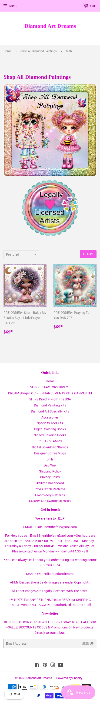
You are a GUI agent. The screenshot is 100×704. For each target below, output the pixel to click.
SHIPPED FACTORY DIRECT (50, 387)
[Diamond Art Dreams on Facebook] (37, 665)
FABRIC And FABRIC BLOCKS (50, 501)
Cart (93, 6)
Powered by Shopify (69, 678)
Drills (50, 459)
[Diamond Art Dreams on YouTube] (60, 665)
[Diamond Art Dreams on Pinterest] (45, 665)
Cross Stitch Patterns (50, 489)
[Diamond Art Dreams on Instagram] (52, 665)
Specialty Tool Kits (50, 423)
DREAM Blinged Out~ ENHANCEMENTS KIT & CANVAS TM (50, 393)
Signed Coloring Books (50, 435)
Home (7, 51)
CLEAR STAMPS (50, 441)
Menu (13, 6)
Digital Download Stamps (50, 447)
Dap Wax (50, 465)
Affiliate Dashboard (50, 483)
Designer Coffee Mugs (50, 453)
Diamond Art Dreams (50, 26)
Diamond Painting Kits (50, 405)
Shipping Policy (50, 471)
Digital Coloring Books (50, 429)
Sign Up (87, 643)
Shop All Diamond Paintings (38, 51)
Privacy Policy (50, 477)
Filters (88, 254)
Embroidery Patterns (50, 495)
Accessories (50, 417)
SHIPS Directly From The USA (50, 399)
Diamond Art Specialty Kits (50, 411)
